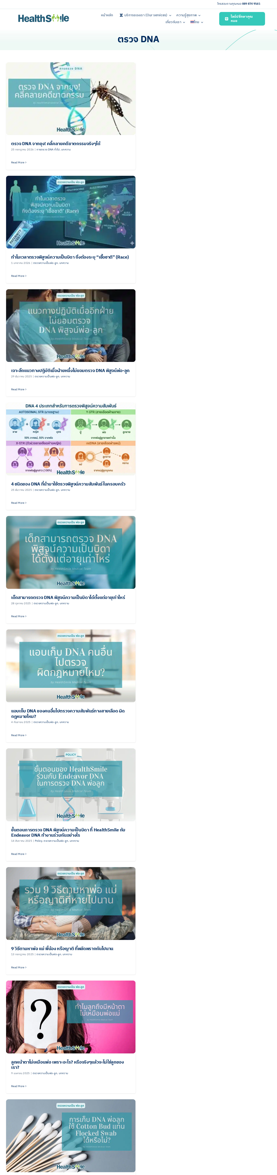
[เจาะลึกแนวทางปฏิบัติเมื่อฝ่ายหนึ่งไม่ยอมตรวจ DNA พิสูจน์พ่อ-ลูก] (70, 325)
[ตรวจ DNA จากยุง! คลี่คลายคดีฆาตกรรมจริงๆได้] (70, 98)
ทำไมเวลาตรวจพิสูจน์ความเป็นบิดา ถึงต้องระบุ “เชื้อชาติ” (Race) (70, 257)
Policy (38, 841)
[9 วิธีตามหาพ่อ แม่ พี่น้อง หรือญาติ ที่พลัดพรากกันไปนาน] (70, 903)
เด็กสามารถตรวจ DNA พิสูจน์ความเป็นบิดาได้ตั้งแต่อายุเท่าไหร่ (68, 597)
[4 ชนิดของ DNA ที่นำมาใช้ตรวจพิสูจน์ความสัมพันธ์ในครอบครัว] (70, 438)
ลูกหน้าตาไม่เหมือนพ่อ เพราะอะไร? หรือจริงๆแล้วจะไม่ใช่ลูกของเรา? (67, 1064)
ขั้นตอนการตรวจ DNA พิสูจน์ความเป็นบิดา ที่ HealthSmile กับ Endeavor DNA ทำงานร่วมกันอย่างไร (68, 832)
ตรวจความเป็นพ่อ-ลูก (45, 263)
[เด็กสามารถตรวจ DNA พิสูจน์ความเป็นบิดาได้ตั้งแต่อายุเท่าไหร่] (70, 552)
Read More (17, 162)
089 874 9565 (251, 3)
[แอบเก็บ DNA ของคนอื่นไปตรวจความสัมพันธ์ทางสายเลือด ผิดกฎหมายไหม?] (70, 665)
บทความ (66, 149)
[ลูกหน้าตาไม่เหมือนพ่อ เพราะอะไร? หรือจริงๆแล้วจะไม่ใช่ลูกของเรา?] (70, 1017)
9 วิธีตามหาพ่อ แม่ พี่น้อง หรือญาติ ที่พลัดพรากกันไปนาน (62, 949)
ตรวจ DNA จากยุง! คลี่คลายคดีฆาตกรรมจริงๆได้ (55, 144)
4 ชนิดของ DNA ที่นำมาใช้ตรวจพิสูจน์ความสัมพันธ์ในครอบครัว (68, 484)
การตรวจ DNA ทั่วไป (48, 149)
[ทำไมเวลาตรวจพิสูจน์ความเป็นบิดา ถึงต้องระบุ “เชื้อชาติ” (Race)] (70, 212)
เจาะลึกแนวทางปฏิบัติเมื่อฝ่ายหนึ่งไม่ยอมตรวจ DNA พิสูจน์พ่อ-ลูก (70, 370)
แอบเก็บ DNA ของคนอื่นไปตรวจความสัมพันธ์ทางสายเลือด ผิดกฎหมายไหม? (68, 713)
